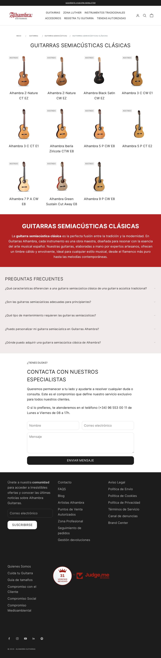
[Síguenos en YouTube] (25, 638)
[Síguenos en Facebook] (9, 638)
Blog (61, 496)
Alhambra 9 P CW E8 (99, 199)
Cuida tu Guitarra (20, 573)
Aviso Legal (116, 482)
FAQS (62, 489)
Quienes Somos (19, 566)
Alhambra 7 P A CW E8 (23, 201)
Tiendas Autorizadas (111, 18)
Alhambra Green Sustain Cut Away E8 (61, 201)
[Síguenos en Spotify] (41, 638)
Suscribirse (22, 525)
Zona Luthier (72, 12)
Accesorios (53, 18)
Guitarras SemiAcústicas (56, 36)
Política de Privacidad (124, 502)
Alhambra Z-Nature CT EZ (24, 95)
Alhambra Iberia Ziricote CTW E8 (61, 148)
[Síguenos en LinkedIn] (33, 638)
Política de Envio (120, 489)
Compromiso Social (22, 598)
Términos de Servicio (123, 509)
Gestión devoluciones (74, 540)
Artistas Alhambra (71, 502)
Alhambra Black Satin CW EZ (99, 95)
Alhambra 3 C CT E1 (24, 146)
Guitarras (53, 12)
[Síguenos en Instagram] (17, 638)
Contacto (65, 482)
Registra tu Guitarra (79, 18)
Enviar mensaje (80, 460)
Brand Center (118, 523)
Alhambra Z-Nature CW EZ (61, 95)
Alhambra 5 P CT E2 (137, 146)
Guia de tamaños (20, 580)
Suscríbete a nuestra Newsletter (80, 3)
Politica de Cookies (122, 496)
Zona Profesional (70, 521)
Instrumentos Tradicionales (105, 12)
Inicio (18, 36)
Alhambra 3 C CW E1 (137, 93)
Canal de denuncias (123, 516)
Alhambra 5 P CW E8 (99, 146)
